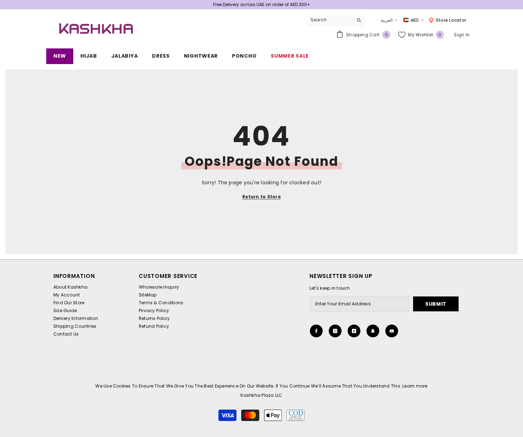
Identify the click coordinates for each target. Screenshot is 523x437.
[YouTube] (391, 331)
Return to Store (261, 197)
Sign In (462, 35)
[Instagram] (335, 331)
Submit (436, 303)
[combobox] (330, 20)
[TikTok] (354, 331)
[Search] (335, 20)
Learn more (414, 386)
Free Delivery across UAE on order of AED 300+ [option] (261, 4)
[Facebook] (316, 331)
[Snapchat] (373, 331)
